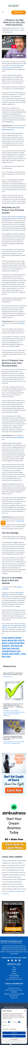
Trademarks (6, 715)
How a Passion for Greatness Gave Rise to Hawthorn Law (13, 673)
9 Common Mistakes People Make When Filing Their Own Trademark (12, 738)
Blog (14, 967)
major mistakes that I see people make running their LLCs (14, 625)
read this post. (20, 521)
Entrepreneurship (7, 676)
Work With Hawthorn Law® (14, 979)
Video (18, 743)
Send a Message (14, 975)
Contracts (6, 712)
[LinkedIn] (19, 960)
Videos (14, 971)
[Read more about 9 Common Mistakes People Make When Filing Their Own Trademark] (14, 727)
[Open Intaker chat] (10, 1044)
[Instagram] (16, 960)
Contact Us (14, 998)
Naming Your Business (14, 714)
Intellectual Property (8, 741)
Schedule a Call (14, 977)
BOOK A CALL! (19, 12)
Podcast (14, 969)
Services (14, 973)
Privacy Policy (20, 1007)
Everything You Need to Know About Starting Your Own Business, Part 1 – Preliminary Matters (13, 706)
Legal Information (9, 1007)
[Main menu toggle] (3, 12)
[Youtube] (8, 960)
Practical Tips (6, 743)
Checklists (6, 710)
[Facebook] (12, 960)
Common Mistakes (14, 710)
